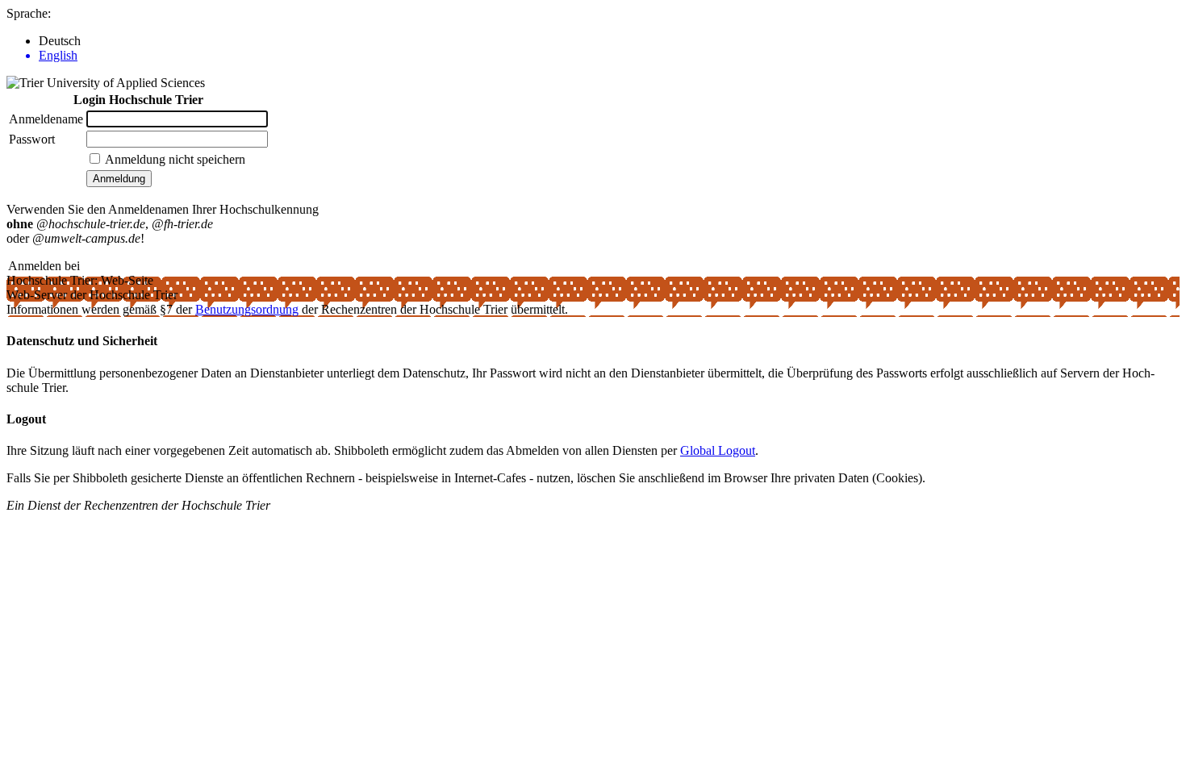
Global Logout (717, 450)
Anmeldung (119, 179)
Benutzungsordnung (247, 309)
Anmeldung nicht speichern (175, 159)
